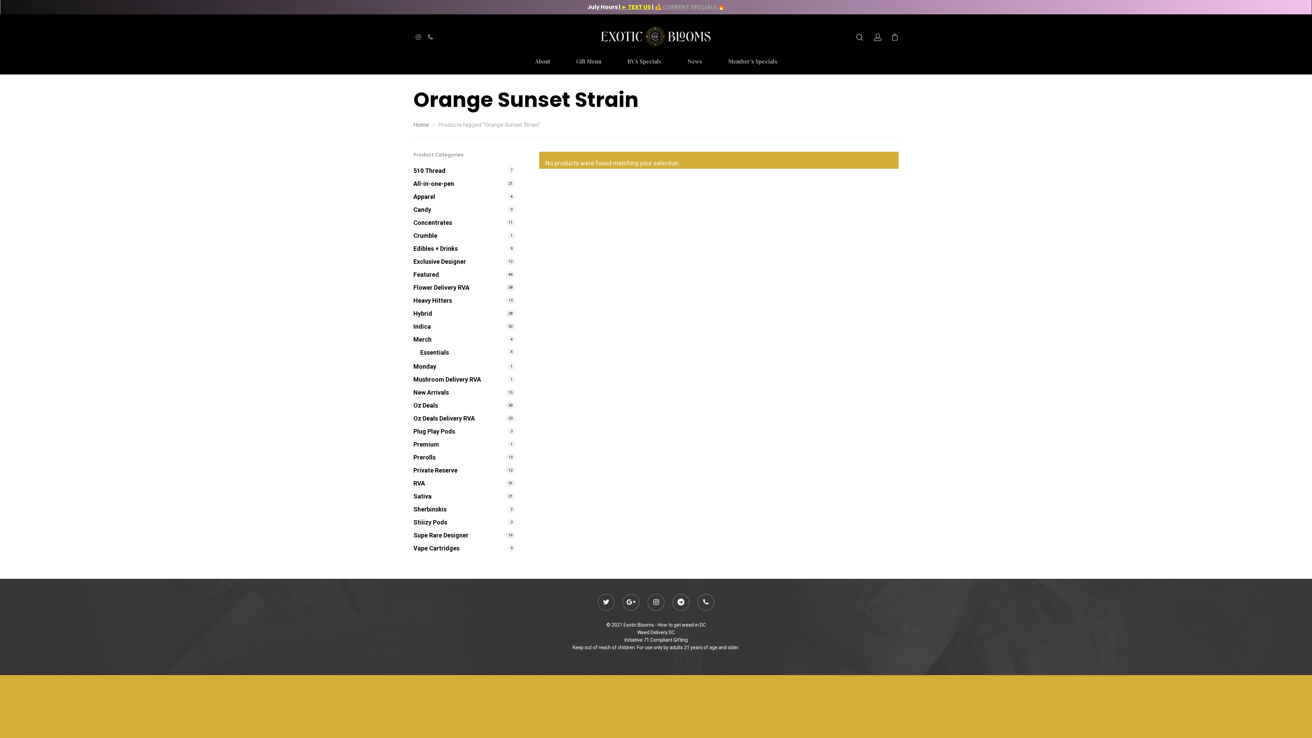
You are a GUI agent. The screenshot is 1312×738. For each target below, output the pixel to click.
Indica (422, 326)
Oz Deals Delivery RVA (444, 418)
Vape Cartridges (436, 548)
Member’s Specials (752, 62)
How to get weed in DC (682, 625)
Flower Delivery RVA (441, 287)
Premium (426, 444)
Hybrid (422, 313)
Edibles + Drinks (435, 248)
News (694, 62)
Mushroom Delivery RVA (447, 379)
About (542, 62)
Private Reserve (435, 470)
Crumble (425, 235)
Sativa (422, 496)
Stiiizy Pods (430, 522)
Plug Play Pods (434, 431)
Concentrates (432, 222)
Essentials (434, 352)
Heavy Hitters (432, 300)
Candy (422, 209)
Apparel (424, 196)
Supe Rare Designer (440, 535)
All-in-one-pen (433, 183)
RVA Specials (644, 62)
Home (421, 125)
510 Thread (429, 170)
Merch (422, 339)
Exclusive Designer (439, 261)
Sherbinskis (430, 509)
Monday (424, 366)
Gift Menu (588, 62)
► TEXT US (636, 7)
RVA (419, 483)
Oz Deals (425, 405)
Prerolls (424, 457)
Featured (426, 274)
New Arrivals (431, 392)
